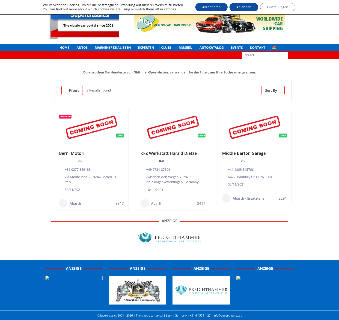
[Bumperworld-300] (74, 302)
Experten (146, 47)
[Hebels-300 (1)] (138, 302)
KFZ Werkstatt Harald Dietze (168, 153)
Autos (82, 47)
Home (64, 47)
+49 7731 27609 (158, 169)
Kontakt (257, 47)
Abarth (75, 203)
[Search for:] (265, 55)
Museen (185, 47)
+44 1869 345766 (241, 169)
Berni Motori (71, 153)
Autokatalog (211, 47)
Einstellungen (277, 7)
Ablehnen (243, 7)
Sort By (271, 90)
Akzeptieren (211, 7)
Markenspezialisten (113, 47)
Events (237, 47)
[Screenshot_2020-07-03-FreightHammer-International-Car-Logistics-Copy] (201, 302)
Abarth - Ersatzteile (249, 198)
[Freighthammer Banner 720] (169, 246)
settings (170, 9)
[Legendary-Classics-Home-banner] (265, 302)
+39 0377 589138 (78, 169)
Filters (74, 90)
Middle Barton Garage (244, 153)
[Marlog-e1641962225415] (209, 30)
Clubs (166, 47)
